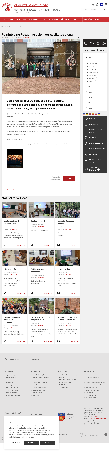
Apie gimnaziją (11, 375)
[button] (92, 4)
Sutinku (47, 443)
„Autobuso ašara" (11, 269)
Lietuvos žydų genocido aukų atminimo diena (40, 318)
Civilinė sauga (90, 392)
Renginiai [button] (75, 19)
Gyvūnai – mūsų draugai (40, 221)
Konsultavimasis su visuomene (95, 382)
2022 (90, 103)
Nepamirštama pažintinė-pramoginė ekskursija (68, 318)
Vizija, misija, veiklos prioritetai (15, 380)
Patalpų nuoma (37, 392)
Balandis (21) (93, 72)
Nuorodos (89, 375)
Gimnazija (17, 12)
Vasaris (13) (93, 78)
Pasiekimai (93, 154)
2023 (90, 97)
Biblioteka (93, 138)
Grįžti (12, 189)
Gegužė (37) (92, 69)
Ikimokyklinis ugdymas (40, 375)
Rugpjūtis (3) (93, 63)
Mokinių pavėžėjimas (97, 149)
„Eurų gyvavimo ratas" (67, 269)
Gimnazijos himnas (12, 387)
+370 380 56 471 (95, 416)
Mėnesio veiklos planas (95, 131)
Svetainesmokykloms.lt (92, 436)
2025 (90, 87)
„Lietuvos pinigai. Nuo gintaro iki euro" (13, 222)
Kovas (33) (92, 75)
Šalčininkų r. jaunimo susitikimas (39, 270)
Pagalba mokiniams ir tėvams (42, 385)
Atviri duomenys (91, 397)
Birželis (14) (93, 66)
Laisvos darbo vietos (95, 161)
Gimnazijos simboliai (12, 385)
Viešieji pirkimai (64, 387)
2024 (90, 92)
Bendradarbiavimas (12, 392)
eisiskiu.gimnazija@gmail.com (96, 418)
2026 (90, 57)
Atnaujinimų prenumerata (94, 169)
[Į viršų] (105, 434)
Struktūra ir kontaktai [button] (92, 19)
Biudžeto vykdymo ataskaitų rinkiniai (68, 376)
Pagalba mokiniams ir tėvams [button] (27, 19)
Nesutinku (31, 443)
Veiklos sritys (19, 10)
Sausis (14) (92, 81)
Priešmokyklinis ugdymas (41, 377)
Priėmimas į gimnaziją (13, 395)
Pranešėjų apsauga (92, 387)
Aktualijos (22, 27)
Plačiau (19, 245)
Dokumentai (93, 124)
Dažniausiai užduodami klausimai (96, 385)
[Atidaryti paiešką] (105, 9)
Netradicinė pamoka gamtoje (66, 222)
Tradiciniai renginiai (12, 390)
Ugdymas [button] (10, 19)
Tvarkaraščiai (14, 359)
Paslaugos (31, 10)
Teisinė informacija (91, 395)
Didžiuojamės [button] (65, 19)
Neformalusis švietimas (40, 382)
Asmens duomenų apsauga (94, 380)
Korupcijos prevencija (92, 390)
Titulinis (4, 27)
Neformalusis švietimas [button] (49, 19)
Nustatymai (16, 443)
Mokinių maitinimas (96, 143)
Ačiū (69, 178)
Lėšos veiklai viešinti (65, 382)
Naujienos (12, 27)
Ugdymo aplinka (11, 377)
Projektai (93, 119)
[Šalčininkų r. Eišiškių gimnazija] (7, 7)
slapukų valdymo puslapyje (25, 437)
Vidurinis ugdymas (38, 380)
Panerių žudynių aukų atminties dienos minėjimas (12, 319)
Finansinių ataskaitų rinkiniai (67, 379)
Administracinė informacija (49, 10)
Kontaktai (28, 12)
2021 (90, 108)
